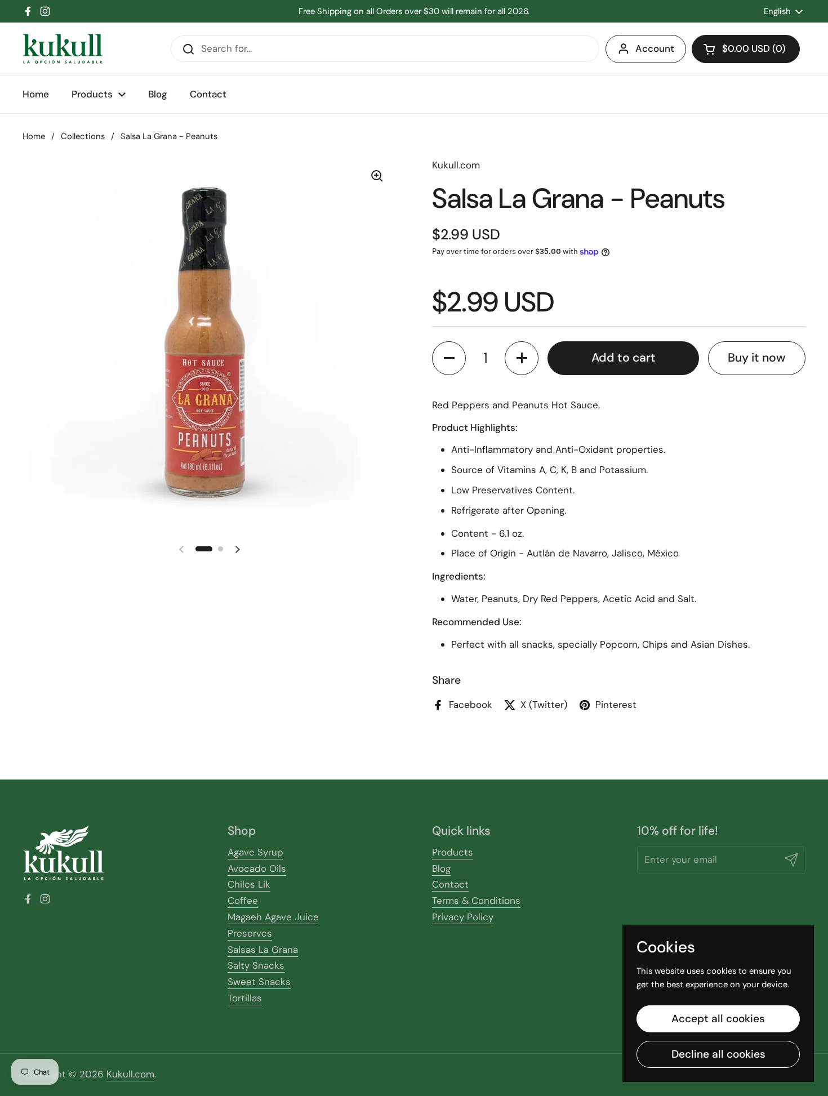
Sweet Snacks (259, 981)
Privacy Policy (462, 917)
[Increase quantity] (521, 358)
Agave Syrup (255, 852)
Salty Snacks (256, 965)
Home (34, 136)
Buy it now (756, 358)
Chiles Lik (249, 884)
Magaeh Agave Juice (273, 917)
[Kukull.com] (63, 49)
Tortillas (245, 998)
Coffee (243, 900)
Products (452, 852)
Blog (441, 868)
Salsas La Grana (263, 949)
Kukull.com (130, 1074)
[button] (746, 49)
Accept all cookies (718, 1019)
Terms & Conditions (476, 900)
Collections (83, 136)
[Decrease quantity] (449, 358)
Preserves (250, 933)
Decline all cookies (718, 1054)
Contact (450, 884)
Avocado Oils (257, 868)
